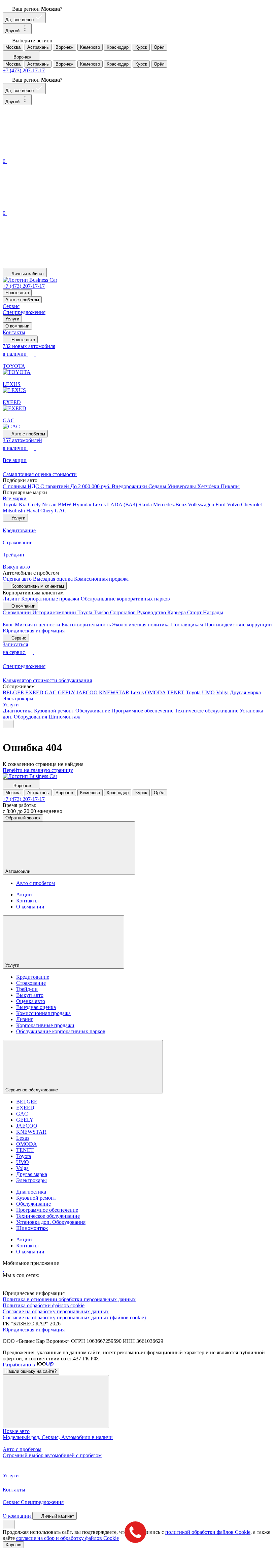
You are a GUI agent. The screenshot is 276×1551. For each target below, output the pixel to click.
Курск (141, 47)
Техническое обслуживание (206, 710)
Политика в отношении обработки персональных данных (69, 1299)
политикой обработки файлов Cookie (207, 1532)
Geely (35, 504)
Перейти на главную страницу (38, 770)
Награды (213, 612)
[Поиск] (53, 154)
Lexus (100, 504)
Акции (24, 894)
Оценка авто (18, 579)
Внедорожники (130, 486)
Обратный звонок (22, 817)
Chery (47, 510)
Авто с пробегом (22, 299)
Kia (23, 504)
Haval (33, 510)
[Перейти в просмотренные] (53, 265)
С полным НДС (21, 486)
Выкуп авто (29, 995)
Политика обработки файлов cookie (43, 1305)
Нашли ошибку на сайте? (31, 1371)
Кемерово (90, 47)
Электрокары (18, 698)
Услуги (12, 318)
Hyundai (83, 504)
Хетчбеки (209, 486)
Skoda (145, 504)
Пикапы (230, 486)
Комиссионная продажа (101, 579)
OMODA (155, 692)
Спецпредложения (24, 312)
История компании (54, 612)
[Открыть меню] (8, 724)
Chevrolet (251, 504)
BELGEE (13, 692)
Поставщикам (187, 624)
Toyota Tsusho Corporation (107, 612)
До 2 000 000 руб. (91, 486)
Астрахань (38, 47)
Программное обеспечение (142, 710)
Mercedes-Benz (170, 504)
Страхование (31, 983)
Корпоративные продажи (50, 599)
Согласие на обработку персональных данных (56, 1311)
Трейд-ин (27, 989)
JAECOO (87, 692)
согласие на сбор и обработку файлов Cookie (67, 1538)
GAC (61, 510)
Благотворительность (87, 624)
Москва (13, 47)
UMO (208, 692)
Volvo (234, 504)
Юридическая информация (34, 630)
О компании (17, 325)
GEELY (66, 692)
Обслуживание (92, 710)
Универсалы (182, 486)
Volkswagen (201, 504)
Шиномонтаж (64, 717)
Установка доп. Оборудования (50, 1222)
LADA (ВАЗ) (122, 504)
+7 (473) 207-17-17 (24, 70)
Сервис (11, 306)
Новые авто (17, 292)
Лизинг (11, 599)
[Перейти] (3, 1269)
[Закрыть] (56, 1401)
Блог (9, 624)
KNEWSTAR (114, 692)
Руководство (152, 612)
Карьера (177, 612)
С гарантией (55, 486)
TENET (175, 692)
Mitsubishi (14, 510)
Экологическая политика (141, 624)
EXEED (34, 692)
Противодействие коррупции (238, 624)
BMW (65, 504)
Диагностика (18, 710)
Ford (221, 504)
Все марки (15, 498)
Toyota (11, 504)
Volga (222, 692)
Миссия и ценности (38, 624)
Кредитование (32, 977)
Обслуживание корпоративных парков (125, 599)
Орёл (159, 47)
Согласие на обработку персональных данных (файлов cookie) (74, 1317)
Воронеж (64, 47)
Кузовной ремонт (54, 710)
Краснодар (118, 47)
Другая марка (245, 692)
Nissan (50, 504)
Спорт (195, 612)
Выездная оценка (53, 579)
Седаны (158, 486)
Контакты (14, 332)
